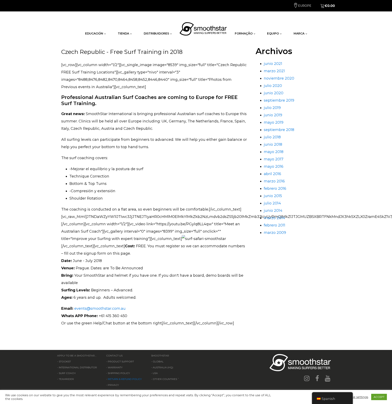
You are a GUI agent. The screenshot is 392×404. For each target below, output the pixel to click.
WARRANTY (115, 367)
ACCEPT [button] (379, 396)
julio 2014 (272, 203)
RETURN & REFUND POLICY (125, 379)
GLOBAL (158, 361)
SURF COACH (67, 373)
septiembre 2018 (279, 130)
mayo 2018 (273, 152)
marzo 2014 (274, 218)
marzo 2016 (274, 181)
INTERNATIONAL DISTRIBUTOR (78, 367)
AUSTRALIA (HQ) (163, 367)
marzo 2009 (275, 232)
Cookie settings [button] (356, 397)
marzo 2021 (274, 71)
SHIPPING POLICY (119, 373)
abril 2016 (272, 174)
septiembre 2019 (279, 100)
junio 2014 (273, 210)
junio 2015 (273, 196)
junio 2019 (273, 115)
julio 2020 (273, 85)
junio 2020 (273, 93)
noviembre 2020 (279, 78)
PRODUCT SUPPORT (121, 361)
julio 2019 (272, 107)
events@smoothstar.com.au (100, 308)
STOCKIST (65, 361)
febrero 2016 (275, 188)
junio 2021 (273, 63)
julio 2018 (272, 137)
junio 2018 (273, 144)
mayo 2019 (273, 122)
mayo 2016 (273, 166)
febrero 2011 (274, 225)
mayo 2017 (273, 159)
